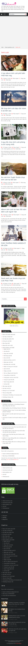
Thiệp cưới (6, 371)
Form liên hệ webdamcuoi (9, 595)
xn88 (4, 434)
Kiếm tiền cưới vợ (7, 345)
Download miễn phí (7, 470)
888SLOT (5, 438)
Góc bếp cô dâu (6, 336)
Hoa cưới (6, 357)
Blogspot (5, 515)
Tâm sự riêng (6, 392)
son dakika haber (7, 430)
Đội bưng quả (7, 355)
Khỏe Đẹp (5, 343)
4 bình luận (8, 216)
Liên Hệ (8, 459)
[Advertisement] (14, 32)
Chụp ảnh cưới (7, 353)
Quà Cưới (6, 368)
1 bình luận (8, 80)
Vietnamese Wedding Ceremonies (11, 395)
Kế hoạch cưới (6, 341)
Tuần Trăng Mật (8, 381)
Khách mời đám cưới (9, 360)
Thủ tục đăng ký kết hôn (10, 373)
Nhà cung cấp (7, 285)
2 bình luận (10, 250)
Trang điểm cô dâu (8, 375)
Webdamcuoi (6, 476)
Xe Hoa (5, 384)
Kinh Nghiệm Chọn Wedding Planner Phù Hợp (14, 408)
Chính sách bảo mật (7, 467)
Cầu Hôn (6, 351)
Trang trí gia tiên (8, 379)
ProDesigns (18, 643)
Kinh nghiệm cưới (8, 148)
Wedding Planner (7, 397)
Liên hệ (4, 474)
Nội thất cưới (6, 388)
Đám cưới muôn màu (8, 334)
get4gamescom (6, 427)
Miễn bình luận (9, 184)
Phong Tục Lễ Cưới (7, 390)
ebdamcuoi (15, 459)
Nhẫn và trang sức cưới (9, 366)
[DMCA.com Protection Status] (8, 493)
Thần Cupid (15, 78)
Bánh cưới (6, 349)
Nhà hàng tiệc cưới (8, 364)
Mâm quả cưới (7, 362)
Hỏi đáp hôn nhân (7, 339)
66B (3, 441)
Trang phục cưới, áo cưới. (10, 377)
